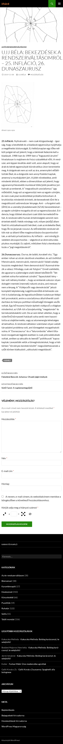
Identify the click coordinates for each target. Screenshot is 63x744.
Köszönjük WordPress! (11, 740)
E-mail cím (8, 470)
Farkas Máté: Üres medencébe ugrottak (27, 664)
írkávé (5, 3)
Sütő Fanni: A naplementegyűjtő (17, 386)
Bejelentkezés (8, 710)
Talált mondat (8, 619)
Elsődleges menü (59, 3)
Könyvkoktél (7, 597)
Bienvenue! (7, 581)
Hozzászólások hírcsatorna (14, 721)
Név (4, 458)
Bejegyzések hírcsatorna (13, 715)
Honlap (5, 483)
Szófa (4, 614)
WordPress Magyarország (14, 726)
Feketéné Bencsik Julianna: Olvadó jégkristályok (24, 375)
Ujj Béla (22, 74)
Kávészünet (7, 592)
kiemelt (7, 360)
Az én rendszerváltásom (14, 47)
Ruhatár (5, 608)
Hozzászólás (36, 74)
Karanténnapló (9, 544)
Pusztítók (6, 603)
